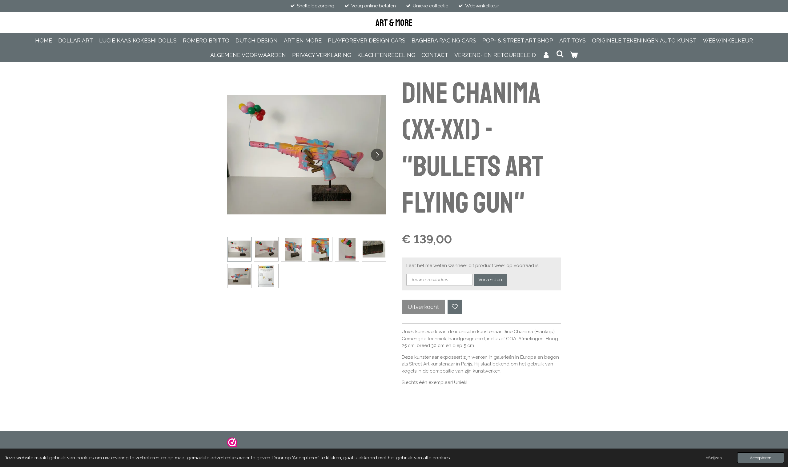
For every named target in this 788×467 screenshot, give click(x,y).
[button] (239, 249)
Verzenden (490, 279)
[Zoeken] (560, 54)
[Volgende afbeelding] (377, 155)
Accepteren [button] (760, 457)
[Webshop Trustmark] (232, 445)
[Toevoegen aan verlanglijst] (455, 307)
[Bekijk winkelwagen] (574, 55)
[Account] (546, 55)
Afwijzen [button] (714, 457)
